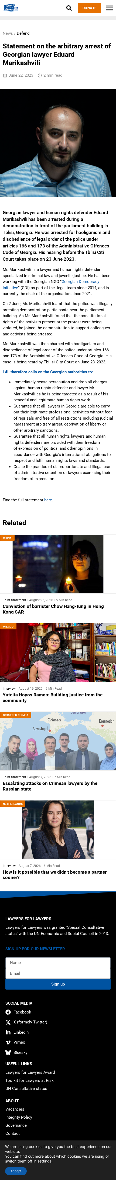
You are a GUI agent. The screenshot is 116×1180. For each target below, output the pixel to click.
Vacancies (14, 1109)
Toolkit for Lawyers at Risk (29, 1080)
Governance (16, 1125)
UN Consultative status (26, 1088)
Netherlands (13, 803)
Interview (9, 688)
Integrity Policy (18, 1117)
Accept (16, 1171)
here (48, 500)
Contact (12, 1133)
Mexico (8, 626)
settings (44, 1161)
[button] (69, 8)
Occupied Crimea (16, 715)
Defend (23, 33)
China (7, 538)
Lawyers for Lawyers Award (30, 1072)
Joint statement (14, 600)
